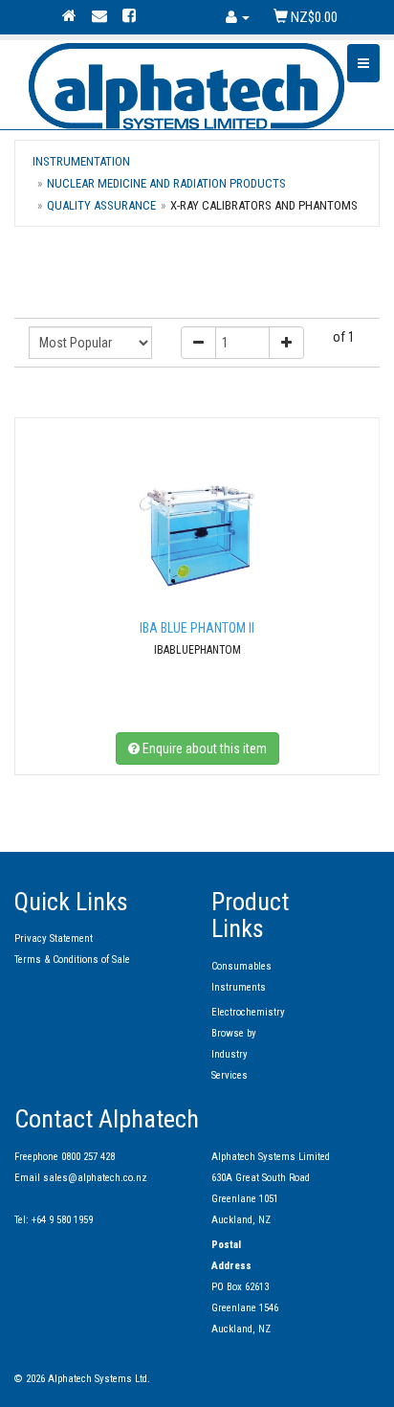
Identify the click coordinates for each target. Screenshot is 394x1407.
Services (229, 1075)
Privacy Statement (53, 938)
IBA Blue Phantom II (197, 628)
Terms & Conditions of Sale (72, 959)
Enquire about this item (203, 748)
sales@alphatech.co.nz (95, 1178)
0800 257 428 (88, 1156)
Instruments (238, 987)
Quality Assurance (101, 205)
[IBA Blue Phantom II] (197, 534)
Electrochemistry (248, 1012)
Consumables (241, 966)
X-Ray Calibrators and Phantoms (264, 205)
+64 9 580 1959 (62, 1220)
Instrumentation (81, 161)
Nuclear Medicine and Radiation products (166, 183)
